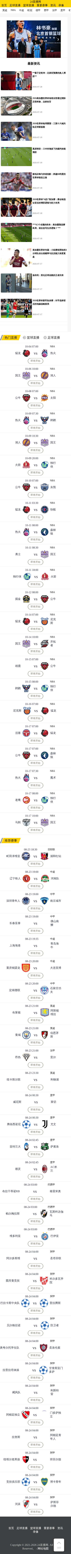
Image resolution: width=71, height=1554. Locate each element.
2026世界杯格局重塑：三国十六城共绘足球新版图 (49, 125)
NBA (52, 346)
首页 (4, 5)
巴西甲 (51, 1184)
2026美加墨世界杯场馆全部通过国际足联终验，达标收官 (49, 100)
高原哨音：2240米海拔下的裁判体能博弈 (49, 150)
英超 (52, 1006)
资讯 (53, 5)
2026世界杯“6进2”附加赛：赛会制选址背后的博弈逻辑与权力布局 (49, 201)
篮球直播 (28, 5)
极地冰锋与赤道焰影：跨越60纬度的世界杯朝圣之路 (49, 176)
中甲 (52, 894)
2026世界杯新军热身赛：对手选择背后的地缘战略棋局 (49, 302)
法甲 (52, 1050)
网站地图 (43, 1548)
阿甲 (52, 1251)
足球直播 (15, 5)
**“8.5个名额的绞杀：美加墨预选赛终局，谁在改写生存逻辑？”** (49, 226)
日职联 (51, 849)
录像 (61, 5)
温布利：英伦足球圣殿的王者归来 (48, 275)
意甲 (52, 1095)
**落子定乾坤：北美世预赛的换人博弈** (49, 75)
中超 (52, 872)
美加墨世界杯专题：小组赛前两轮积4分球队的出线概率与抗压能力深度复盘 (50, 253)
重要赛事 (42, 5)
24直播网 (35, 1)
